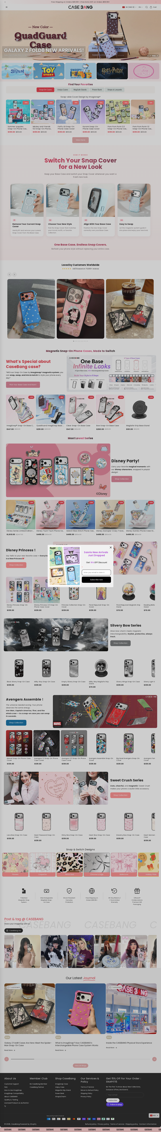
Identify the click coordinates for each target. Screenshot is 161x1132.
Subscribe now (96, 579)
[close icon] (110, 547)
